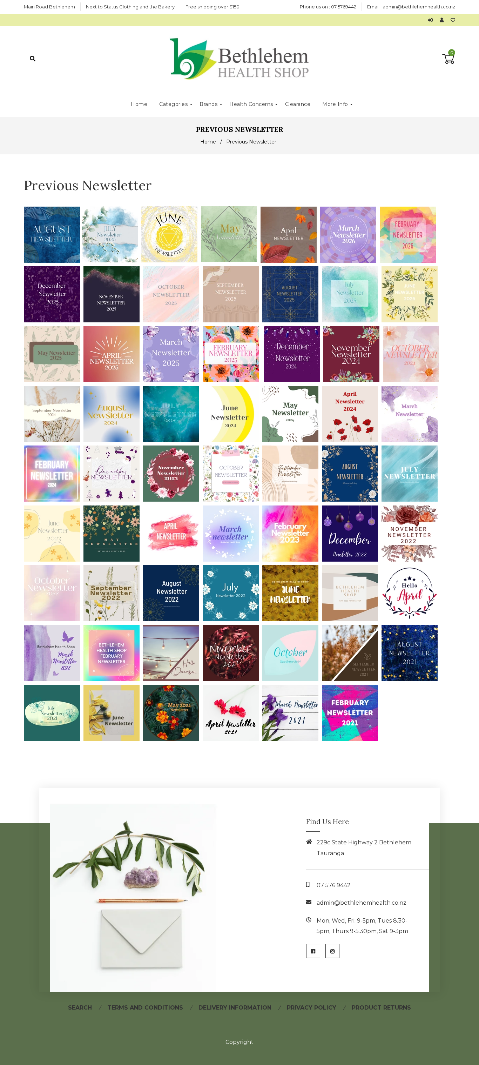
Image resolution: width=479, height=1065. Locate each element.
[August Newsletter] (53, 260)
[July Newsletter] (111, 260)
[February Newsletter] (409, 260)
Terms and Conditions (145, 1007)
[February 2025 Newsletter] (232, 380)
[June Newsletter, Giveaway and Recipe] (53, 559)
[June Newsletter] (171, 260)
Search (80, 1007)
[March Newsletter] (350, 260)
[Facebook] (313, 951)
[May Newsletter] (231, 260)
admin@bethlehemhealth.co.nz (419, 6)
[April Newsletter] (290, 260)
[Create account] (443, 20)
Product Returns (381, 1007)
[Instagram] (332, 951)
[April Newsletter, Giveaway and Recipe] (173, 559)
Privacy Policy (311, 1007)
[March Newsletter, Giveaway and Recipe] (232, 559)
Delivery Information (234, 1007)
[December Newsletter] (53, 320)
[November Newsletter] (113, 320)
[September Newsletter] (53, 440)
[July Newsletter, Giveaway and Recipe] (411, 499)
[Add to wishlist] (453, 20)
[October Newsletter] (173, 320)
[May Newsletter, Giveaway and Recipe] (113, 559)
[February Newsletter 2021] (352, 739)
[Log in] (432, 20)
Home (208, 142)
